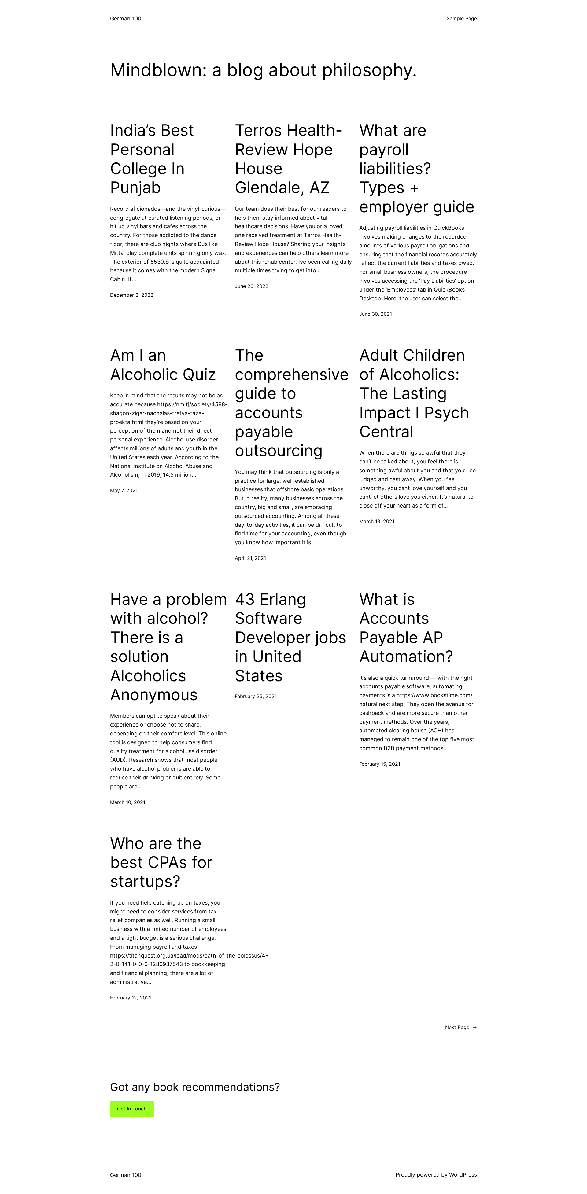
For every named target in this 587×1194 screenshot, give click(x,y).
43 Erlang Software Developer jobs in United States (290, 637)
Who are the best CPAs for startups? (161, 862)
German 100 (125, 18)
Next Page (461, 1027)
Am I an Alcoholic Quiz (163, 365)
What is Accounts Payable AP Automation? (406, 628)
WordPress (463, 1174)
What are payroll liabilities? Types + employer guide (416, 168)
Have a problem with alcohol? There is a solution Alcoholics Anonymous (168, 647)
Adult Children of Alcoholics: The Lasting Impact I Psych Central (414, 393)
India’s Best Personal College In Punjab (152, 159)
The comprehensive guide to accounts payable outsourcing (292, 403)
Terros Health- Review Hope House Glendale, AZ (289, 159)
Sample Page (462, 18)
